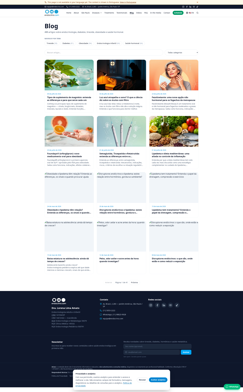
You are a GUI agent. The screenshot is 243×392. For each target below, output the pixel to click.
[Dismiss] (197, 2)
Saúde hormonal (134, 43)
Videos (139, 13)
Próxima (134, 282)
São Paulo (85, 13)
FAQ (146, 13)
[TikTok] (197, 7)
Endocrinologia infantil (108, 43)
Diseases (96, 13)
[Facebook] (187, 7)
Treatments (109, 13)
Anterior (108, 282)
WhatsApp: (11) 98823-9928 (114, 314)
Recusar (142, 380)
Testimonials (122, 13)
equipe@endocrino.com (55, 7)
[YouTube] (194, 7)
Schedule (178, 13)
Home (68, 13)
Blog (132, 13)
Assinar (186, 352)
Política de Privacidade (59, 376)
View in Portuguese (128, 2)
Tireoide (52, 43)
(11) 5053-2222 (74, 7)
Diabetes (68, 43)
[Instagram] (183, 7)
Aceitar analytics (158, 380)
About (76, 13)
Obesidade (85, 43)
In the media (155, 13)
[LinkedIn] (190, 7)
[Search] (197, 13)
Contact (167, 13)
